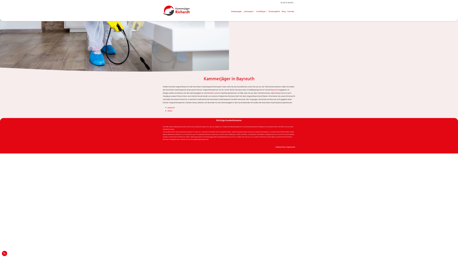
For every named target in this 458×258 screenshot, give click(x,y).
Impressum (290, 147)
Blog (284, 11)
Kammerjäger (236, 11)
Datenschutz (281, 147)
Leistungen (248, 11)
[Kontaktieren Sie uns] (4, 253)
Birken (212, 93)
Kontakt (290, 11)
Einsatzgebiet (274, 11)
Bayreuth (274, 89)
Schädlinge (260, 11)
